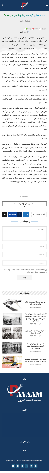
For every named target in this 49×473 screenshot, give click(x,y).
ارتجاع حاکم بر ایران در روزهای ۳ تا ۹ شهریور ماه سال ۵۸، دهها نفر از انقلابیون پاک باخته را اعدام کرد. (35, 317)
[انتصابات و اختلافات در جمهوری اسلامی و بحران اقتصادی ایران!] (12, 362)
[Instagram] (26, 466)
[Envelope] (13, 466)
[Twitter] (31, 466)
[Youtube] (17, 466)
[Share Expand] (4, 214)
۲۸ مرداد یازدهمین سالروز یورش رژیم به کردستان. (35, 332)
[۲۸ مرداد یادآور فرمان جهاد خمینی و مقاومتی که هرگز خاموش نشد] (12, 348)
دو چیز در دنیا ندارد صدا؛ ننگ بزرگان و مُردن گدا (35, 303)
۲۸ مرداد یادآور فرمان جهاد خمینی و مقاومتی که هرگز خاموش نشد (35, 346)
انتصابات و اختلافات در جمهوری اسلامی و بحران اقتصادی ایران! (35, 360)
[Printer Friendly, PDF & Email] (35, 29)
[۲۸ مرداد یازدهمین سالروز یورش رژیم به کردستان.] (12, 333)
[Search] (2, 5)
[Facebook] (35, 466)
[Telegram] (22, 466)
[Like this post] (25, 214)
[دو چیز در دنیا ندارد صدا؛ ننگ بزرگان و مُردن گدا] (12, 305)
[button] (5, 425)
